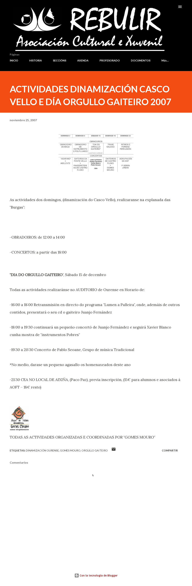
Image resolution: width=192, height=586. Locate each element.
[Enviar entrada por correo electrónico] (113, 450)
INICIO (14, 60)
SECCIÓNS (59, 60)
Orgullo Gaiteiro (95, 450)
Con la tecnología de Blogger (98, 575)
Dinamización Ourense (42, 450)
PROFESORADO (110, 60)
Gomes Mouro (70, 450)
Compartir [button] (170, 450)
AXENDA (82, 60)
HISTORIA (35, 60)
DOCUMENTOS (140, 60)
